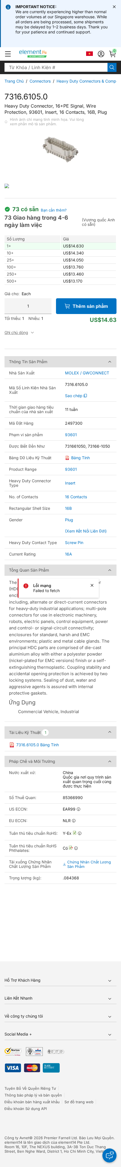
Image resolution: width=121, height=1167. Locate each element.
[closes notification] (114, 6)
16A (68, 554)
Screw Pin (74, 542)
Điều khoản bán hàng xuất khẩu (32, 1102)
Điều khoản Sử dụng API (26, 1108)
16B (68, 508)
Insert (70, 483)
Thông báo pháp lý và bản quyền (33, 1095)
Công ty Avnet (17, 1138)
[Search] (111, 67)
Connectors (40, 81)
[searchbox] (56, 67)
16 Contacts (76, 496)
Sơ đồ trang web (78, 1102)
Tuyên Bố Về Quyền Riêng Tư (30, 1088)
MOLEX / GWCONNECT (87, 373)
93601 (71, 435)
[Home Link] (43, 54)
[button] (8, 54)
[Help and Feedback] (109, 1155)
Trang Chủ (14, 81)
